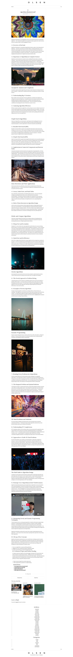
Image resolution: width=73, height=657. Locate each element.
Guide (37, 641)
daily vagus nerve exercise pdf (20, 569)
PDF (28, 10)
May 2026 (37, 611)
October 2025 (37, 618)
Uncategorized (37, 645)
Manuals (37, 643)
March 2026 (37, 613)
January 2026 (37, 615)
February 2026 (37, 614)
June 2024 (37, 635)
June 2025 (37, 622)
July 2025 (37, 621)
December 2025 (37, 616)
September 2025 (37, 619)
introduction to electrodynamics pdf (15, 592)
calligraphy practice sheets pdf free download (28, 597)
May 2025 (37, 623)
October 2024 (37, 631)
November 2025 (37, 617)
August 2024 (37, 633)
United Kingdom (37, 646)
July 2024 (37, 634)
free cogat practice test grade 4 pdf (21, 566)
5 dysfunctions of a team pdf (19, 567)
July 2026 (37, 610)
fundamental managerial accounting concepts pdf (39, 597)
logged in (17, 602)
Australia (37, 639)
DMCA (12, 6)
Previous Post (19, 577)
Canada (37, 640)
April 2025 (37, 624)
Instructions (37, 642)
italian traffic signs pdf (18, 568)
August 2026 (37, 609)
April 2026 (37, 612)
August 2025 (37, 620)
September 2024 (37, 632)
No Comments (31, 13)
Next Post (36, 577)
